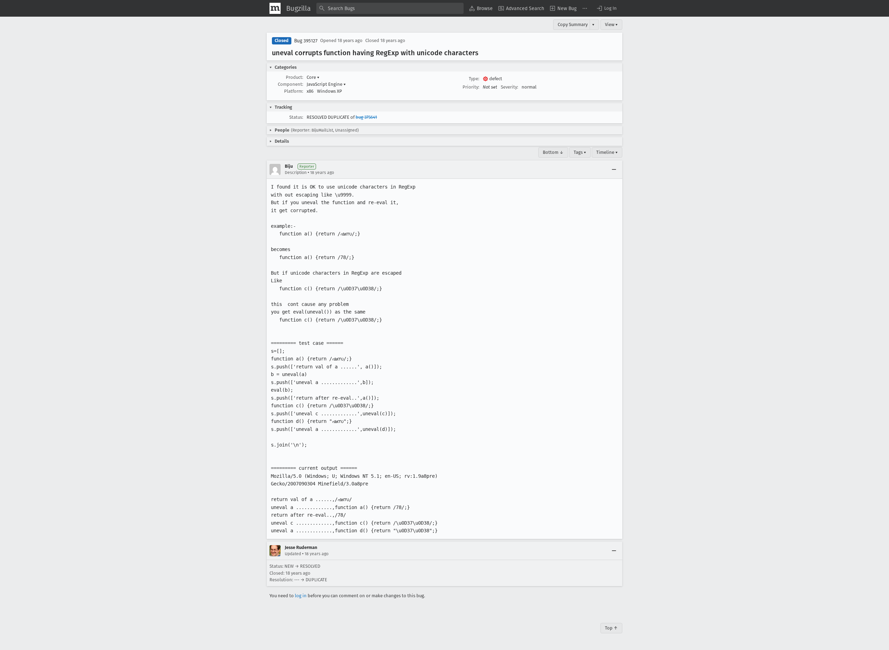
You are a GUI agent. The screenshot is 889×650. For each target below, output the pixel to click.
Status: (296, 117)
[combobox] (390, 8)
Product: (294, 77)
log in (301, 595)
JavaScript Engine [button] (326, 84)
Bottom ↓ (553, 152)
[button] (606, 8)
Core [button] (313, 77)
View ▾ (611, 24)
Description (296, 172)
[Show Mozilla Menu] (275, 8)
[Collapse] (614, 169)
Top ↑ (611, 628)
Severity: (509, 87)
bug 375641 (366, 117)
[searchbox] (390, 8)
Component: (290, 84)
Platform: (293, 91)
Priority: (471, 87)
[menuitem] (481, 8)
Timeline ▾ (607, 152)
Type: (474, 78)
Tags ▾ (580, 152)
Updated (293, 553)
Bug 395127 (305, 41)
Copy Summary (573, 24)
